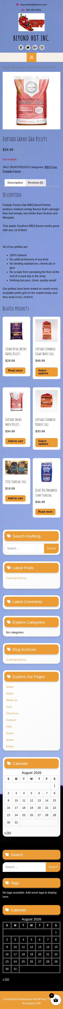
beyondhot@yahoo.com (33, 4)
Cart (9, 706)
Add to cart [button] (15, 441)
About (9, 686)
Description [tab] (15, 182)
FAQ (9, 726)
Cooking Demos (16, 578)
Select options (43, 372)
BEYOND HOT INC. (31, 37)
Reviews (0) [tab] (35, 182)
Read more (15, 370)
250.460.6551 (33, 10)
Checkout (12, 713)
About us (11, 700)
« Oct (7, 832)
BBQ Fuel (17, 67)
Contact (11, 719)
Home (6, 67)
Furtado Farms (12, 171)
